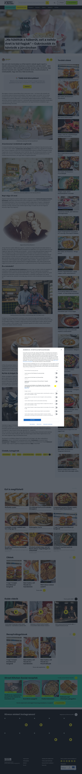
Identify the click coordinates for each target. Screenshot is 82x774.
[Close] (62, 350)
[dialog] (41, 387)
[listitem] (41, 370)
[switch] (55, 373)
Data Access (39, 424)
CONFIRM (32, 419)
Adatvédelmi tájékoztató (47, 424)
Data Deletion (32, 424)
